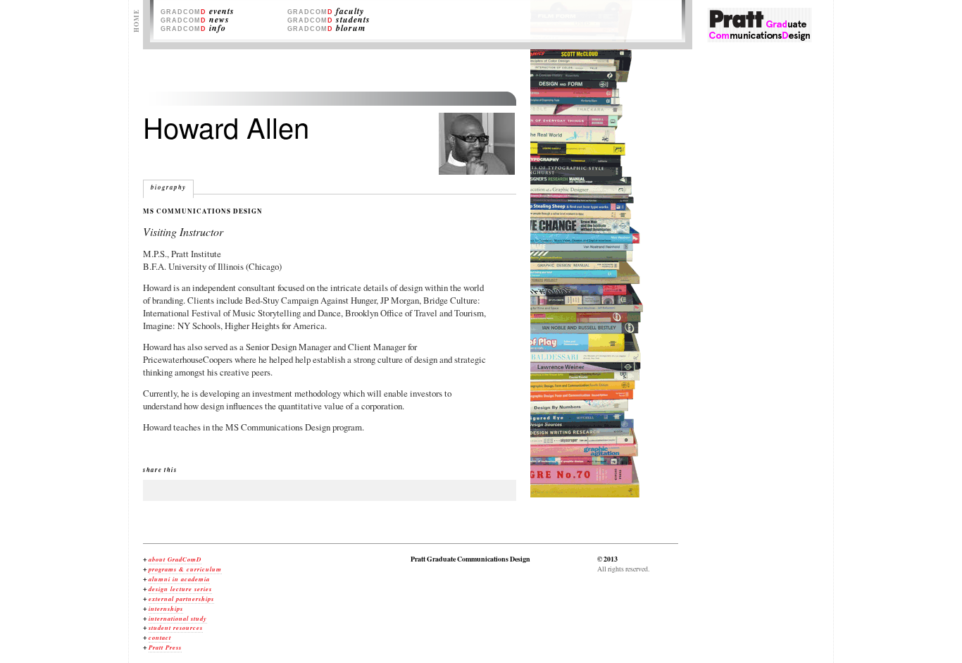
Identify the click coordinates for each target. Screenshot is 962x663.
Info (193, 28)
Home (136, 20)
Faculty (325, 11)
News (195, 20)
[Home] (759, 38)
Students (328, 20)
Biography (168, 187)
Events (198, 11)
